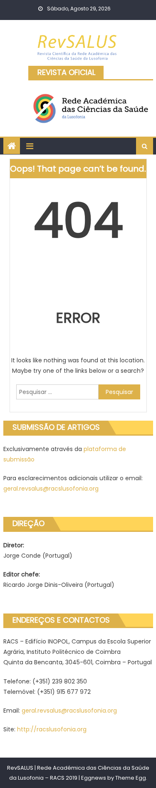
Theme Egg (130, 778)
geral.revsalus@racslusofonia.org (51, 488)
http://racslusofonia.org (52, 729)
